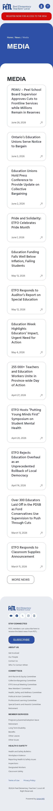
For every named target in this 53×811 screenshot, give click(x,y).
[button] (47, 6)
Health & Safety (17, 746)
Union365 (40, 799)
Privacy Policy (29, 780)
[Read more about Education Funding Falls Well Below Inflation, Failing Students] (41, 276)
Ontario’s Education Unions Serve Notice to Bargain (26, 142)
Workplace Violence (16, 755)
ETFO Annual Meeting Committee (22, 684)
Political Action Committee (19, 696)
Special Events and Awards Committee (24, 704)
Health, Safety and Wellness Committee (24, 692)
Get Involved (13, 653)
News (17, 37)
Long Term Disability (17, 728)
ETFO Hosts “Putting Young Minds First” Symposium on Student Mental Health (26, 419)
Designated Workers (17, 767)
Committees (15, 671)
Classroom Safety (15, 771)
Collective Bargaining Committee (22, 680)
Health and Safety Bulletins (19, 751)
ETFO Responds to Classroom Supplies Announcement (25, 552)
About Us (13, 647)
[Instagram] (28, 615)
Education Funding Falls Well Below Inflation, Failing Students (25, 259)
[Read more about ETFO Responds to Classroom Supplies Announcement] (41, 567)
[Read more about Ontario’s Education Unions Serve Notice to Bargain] (41, 157)
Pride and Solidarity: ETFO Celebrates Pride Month (26, 223)
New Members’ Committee (19, 688)
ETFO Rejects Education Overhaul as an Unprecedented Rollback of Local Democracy (25, 464)
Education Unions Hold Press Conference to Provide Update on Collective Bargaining (25, 182)
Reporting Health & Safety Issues (22, 759)
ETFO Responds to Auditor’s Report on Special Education (26, 295)
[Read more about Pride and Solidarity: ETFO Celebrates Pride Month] (41, 238)
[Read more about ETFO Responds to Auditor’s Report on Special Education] (41, 310)
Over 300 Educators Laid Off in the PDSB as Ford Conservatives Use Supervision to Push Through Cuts (26, 512)
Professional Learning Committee (22, 700)
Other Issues (13, 740)
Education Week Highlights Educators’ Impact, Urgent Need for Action (25, 333)
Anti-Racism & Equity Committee (22, 676)
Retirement (13, 708)
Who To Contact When (18, 665)
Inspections (13, 763)
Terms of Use (13, 780)
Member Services (18, 714)
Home (10, 37)
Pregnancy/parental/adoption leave (23, 720)
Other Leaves (14, 736)
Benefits (11, 732)
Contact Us (13, 661)
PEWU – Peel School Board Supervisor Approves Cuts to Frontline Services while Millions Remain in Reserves (26, 101)
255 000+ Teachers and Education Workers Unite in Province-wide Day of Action (25, 376)
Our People (13, 657)
